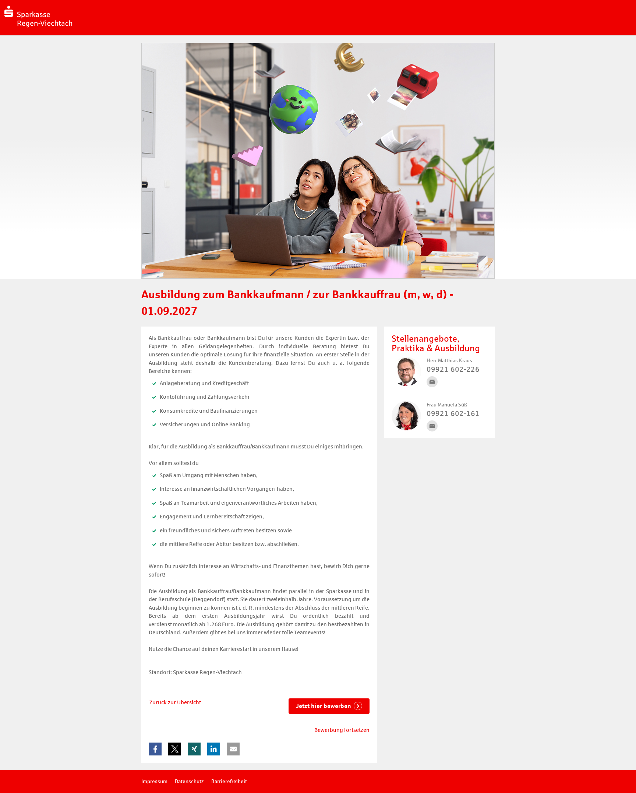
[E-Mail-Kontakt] (432, 381)
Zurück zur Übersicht (175, 702)
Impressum (154, 781)
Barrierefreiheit (229, 781)
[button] (155, 749)
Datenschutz (189, 781)
